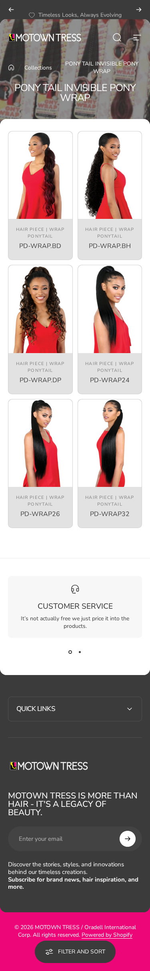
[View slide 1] (70, 652)
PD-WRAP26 (40, 514)
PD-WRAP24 (110, 380)
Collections (38, 67)
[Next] (139, 9)
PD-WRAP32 (110, 514)
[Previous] (11, 9)
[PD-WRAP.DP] (40, 309)
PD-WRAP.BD (40, 246)
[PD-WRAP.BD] (40, 175)
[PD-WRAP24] (110, 309)
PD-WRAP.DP (40, 380)
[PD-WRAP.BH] (110, 175)
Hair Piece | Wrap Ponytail (40, 232)
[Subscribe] (128, 839)
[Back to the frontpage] (11, 67)
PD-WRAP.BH (110, 246)
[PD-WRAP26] (40, 443)
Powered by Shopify (107, 935)
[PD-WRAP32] (110, 443)
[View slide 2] (80, 652)
